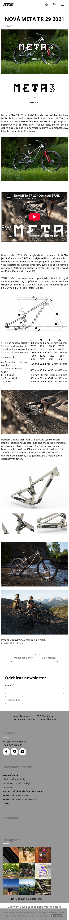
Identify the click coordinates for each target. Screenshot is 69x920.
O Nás (6, 803)
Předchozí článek (23, 657)
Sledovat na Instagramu (29, 898)
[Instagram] (14, 751)
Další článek (49, 657)
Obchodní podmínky (14, 779)
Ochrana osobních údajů (17, 783)
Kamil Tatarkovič (22, 716)
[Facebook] (6, 751)
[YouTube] (22, 751)
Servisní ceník (10, 775)
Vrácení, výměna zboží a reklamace (23, 791)
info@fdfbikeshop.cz (13, 643)
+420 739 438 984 (12, 744)
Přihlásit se (14, 699)
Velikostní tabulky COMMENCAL (21, 799)
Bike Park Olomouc (25, 719)
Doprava (7, 787)
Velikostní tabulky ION (15, 795)
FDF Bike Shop (49, 719)
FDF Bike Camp (45, 716)
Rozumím (56, 915)
